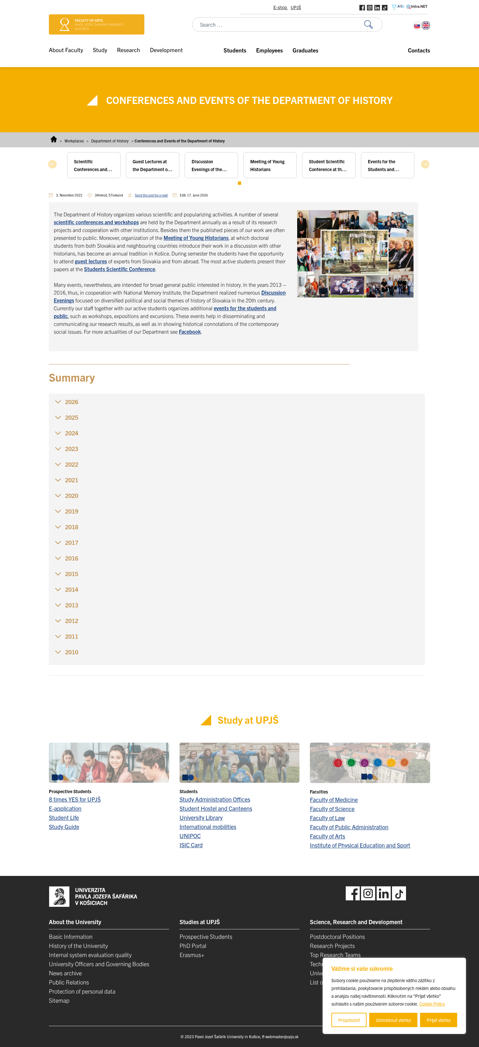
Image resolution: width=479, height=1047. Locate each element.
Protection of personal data (82, 991)
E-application (65, 808)
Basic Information (71, 936)
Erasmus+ (192, 954)
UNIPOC (190, 835)
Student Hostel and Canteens (216, 808)
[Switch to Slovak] (417, 25)
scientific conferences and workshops (96, 222)
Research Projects (332, 945)
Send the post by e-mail (151, 195)
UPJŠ (296, 7)
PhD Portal (193, 945)
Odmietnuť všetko (393, 1020)
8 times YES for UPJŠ (75, 799)
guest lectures (91, 261)
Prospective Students (206, 936)
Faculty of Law (327, 818)
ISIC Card (191, 845)
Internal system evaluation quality (90, 954)
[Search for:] (373, 24)
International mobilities (208, 826)
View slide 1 (239, 183)
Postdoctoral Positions (337, 936)
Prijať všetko (439, 1020)
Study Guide (64, 826)
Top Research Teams (335, 954)
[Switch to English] (425, 25)
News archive (65, 973)
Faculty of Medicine (334, 799)
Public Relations (69, 982)
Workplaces (74, 140)
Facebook (190, 331)
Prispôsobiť (349, 1020)
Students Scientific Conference (119, 269)
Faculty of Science (332, 808)
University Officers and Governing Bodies (99, 963)
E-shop (280, 7)
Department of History (110, 140)
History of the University (78, 945)
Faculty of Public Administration (349, 827)
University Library (201, 817)
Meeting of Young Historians (196, 237)
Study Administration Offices (215, 799)
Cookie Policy (432, 1004)
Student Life (64, 817)
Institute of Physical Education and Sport (360, 845)
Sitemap (59, 1000)
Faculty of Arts (327, 836)
